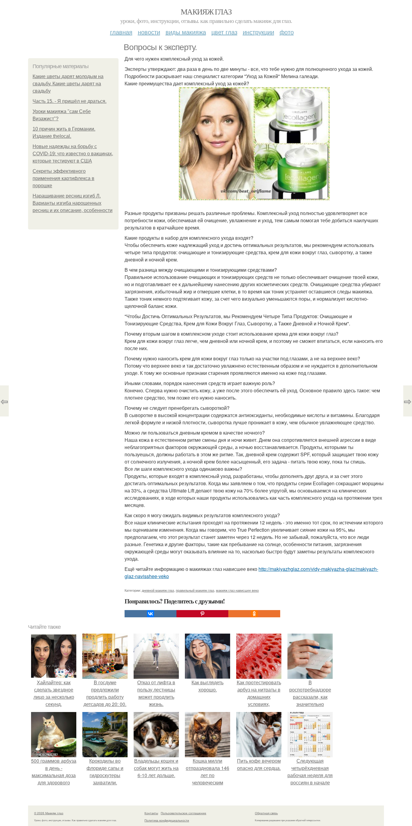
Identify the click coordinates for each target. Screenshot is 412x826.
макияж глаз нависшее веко (237, 590)
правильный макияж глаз (195, 590)
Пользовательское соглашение (183, 813)
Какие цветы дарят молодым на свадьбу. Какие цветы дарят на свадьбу (68, 83)
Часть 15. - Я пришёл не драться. (69, 101)
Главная (121, 31)
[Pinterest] (202, 613)
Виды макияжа (186, 31)
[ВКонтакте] (150, 613)
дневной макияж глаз (158, 590)
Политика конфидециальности (166, 820)
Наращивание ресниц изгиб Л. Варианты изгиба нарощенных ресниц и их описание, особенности (73, 203)
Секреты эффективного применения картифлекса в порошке (63, 178)
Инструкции (258, 31)
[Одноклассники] (254, 613)
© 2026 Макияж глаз (48, 813)
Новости (149, 31)
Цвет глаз (224, 31)
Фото (287, 31)
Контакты (151, 813)
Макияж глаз (206, 11)
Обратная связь (266, 813)
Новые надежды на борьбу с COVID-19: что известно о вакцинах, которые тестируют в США (73, 153)
